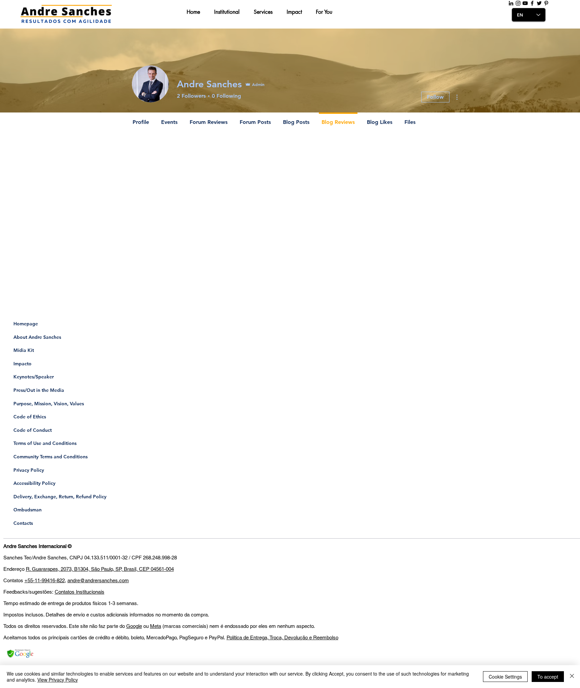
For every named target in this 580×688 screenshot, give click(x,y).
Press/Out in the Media (38, 390)
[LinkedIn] (511, 3)
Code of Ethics (29, 417)
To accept (547, 676)
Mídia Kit (23, 350)
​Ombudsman (27, 510)
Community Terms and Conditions (50, 457)
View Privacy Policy (57, 679)
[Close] (572, 677)
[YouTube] (525, 3)
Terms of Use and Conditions (45, 443)
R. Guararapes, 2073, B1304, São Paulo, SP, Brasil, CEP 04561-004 (100, 569)
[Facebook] (532, 3)
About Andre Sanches (37, 337)
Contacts (23, 523)
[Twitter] (539, 3)
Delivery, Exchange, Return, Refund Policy (59, 497)
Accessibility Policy (34, 483)
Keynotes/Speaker (33, 377)
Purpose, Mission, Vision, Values (48, 404)
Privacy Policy (28, 470)
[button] (195, 12)
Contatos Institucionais (79, 592)
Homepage (25, 324)
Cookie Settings (505, 676)
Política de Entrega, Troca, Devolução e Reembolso (282, 637)
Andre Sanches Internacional (34, 546)
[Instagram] (518, 3)
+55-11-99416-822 (45, 580)
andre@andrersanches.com (98, 580)
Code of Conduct (32, 430)
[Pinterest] (546, 3)
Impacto (22, 364)
